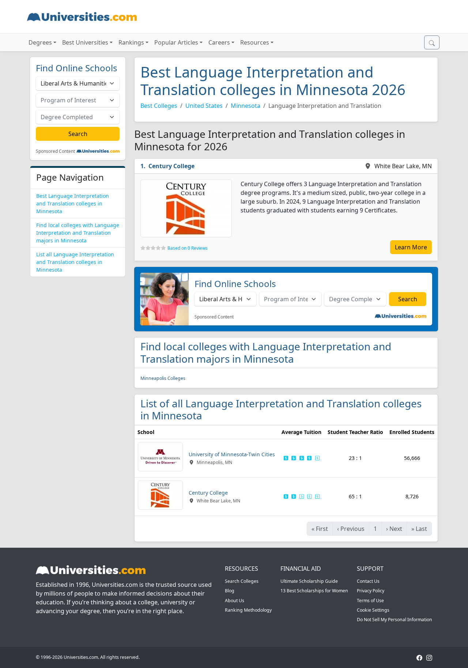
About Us (234, 600)
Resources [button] (254, 42)
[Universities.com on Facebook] (419, 657)
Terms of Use (370, 600)
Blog (229, 591)
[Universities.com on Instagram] (429, 657)
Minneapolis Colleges (162, 378)
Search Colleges (241, 581)
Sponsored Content (55, 151)
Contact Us (368, 581)
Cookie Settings (373, 610)
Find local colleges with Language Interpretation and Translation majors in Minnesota (77, 233)
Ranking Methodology (248, 610)
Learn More (411, 247)
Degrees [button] (40, 42)
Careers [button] (219, 42)
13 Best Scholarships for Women (314, 591)
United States (204, 106)
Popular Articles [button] (176, 42)
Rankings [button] (131, 42)
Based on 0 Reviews (187, 248)
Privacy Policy (370, 591)
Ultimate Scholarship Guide (309, 581)
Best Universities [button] (85, 42)
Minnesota (245, 106)
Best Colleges (158, 106)
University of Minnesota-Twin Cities (232, 454)
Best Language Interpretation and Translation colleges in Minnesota (72, 203)
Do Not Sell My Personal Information (394, 619)
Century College (171, 166)
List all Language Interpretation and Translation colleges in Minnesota (75, 262)
